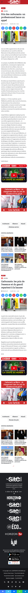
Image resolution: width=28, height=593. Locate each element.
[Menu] (2, 2)
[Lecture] (14, 175)
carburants (6, 223)
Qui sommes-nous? (19, 575)
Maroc (3, 8)
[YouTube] (16, 492)
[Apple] (18, 492)
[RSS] (6, 492)
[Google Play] (21, 492)
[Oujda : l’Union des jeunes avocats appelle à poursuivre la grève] (21, 242)
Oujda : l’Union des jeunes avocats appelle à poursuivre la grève (20, 249)
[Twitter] (6, 28)
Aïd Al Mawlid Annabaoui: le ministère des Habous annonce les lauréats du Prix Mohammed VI (7, 267)
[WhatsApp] (21, 28)
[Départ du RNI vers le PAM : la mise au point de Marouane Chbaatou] (7, 242)
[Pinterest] (13, 28)
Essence (15, 223)
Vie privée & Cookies (9, 575)
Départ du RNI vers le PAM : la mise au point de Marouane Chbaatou (7, 249)
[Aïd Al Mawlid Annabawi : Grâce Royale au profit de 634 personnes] (21, 258)
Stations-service (14, 227)
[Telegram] (24, 28)
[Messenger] (17, 28)
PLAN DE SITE (18, 578)
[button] (14, 175)
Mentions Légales (10, 578)
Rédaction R (5, 23)
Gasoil (23, 223)
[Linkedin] (10, 28)
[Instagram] (20, 492)
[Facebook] (2, 28)
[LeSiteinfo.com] (14, 2)
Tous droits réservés (19, 573)
